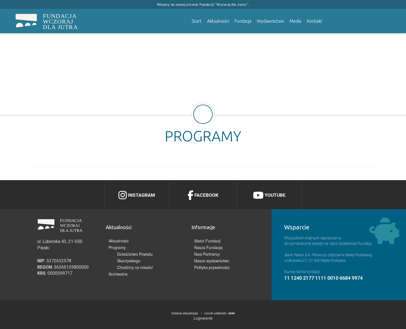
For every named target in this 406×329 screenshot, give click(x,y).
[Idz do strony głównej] (26, 21)
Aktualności (218, 21)
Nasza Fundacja (208, 247)
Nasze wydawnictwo (211, 260)
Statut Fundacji (207, 240)
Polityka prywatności (212, 267)
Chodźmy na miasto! (135, 267)
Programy (117, 247)
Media (295, 21)
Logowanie (203, 318)
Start (197, 21)
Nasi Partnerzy (207, 254)
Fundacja (242, 21)
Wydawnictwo (270, 21)
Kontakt (314, 21)
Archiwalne (118, 274)
